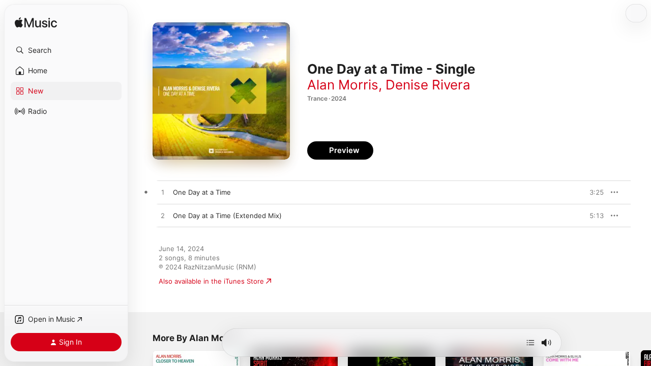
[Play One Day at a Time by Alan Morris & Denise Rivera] (163, 192)
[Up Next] (530, 343)
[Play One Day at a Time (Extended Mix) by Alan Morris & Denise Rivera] (163, 216)
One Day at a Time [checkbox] (202, 192)
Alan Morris (342, 85)
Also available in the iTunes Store (211, 281)
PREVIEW (592, 192)
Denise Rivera (428, 85)
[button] (66, 50)
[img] (36, 23)
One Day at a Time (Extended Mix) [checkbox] (227, 215)
